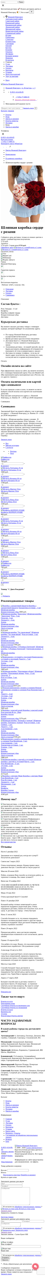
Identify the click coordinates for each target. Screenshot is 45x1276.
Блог (7, 1141)
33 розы (4, 1014)
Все (7, 443)
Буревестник (11, 41)
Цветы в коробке (12, 127)
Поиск (21, 2)
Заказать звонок (7, 1152)
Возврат (9, 1139)
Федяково (9, 54)
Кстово (8, 35)
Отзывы (9, 72)
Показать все (6, 992)
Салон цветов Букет (34, 1148)
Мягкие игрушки (12, 445)
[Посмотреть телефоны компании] (5, 146)
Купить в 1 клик (35, 247)
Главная (9, 1119)
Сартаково (10, 44)
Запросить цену (21, 1230)
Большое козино (12, 56)
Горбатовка (10, 37)
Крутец (8, 48)
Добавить (5, 596)
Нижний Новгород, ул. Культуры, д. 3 (20, 88)
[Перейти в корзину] (8, 146)
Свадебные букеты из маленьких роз (15, 1005)
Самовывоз (10, 295)
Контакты (9, 70)
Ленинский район (13, 27)
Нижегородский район (15, 31)
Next (12, 453)
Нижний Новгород (15, 17)
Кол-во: (4, 1170)
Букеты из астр (7, 1001)
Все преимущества (8, 842)
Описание (10, 289)
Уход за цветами (12, 76)
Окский (9, 46)
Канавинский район (13, 25)
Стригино (9, 39)
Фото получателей (13, 74)
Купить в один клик (27, 1209)
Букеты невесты (12, 121)
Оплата (8, 68)
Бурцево (9, 50)
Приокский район (13, 23)
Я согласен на (22, 1255)
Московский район (13, 29)
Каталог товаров (7, 111)
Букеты (8, 115)
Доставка (9, 66)
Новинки (9, 58)
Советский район (12, 21)
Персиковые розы (8, 1003)
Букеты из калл (7, 1010)
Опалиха (9, 52)
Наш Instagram (6, 1162)
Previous (13, 451)
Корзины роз (6, 1012)
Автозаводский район (14, 19)
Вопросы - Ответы (13, 1133)
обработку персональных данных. (28, 1207)
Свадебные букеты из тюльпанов (14, 1008)
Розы (7, 117)
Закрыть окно (28, 108)
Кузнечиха (10, 60)
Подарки (9, 123)
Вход (7, 80)
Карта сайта (10, 1131)
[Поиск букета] (2, 146)
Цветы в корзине (12, 119)
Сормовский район (13, 33)
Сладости (9, 447)
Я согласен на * (22, 1207)
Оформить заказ (7, 247)
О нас (8, 64)
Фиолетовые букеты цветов (12, 1016)
